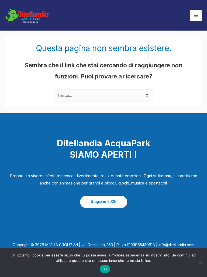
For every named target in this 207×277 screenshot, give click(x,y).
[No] (200, 262)
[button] (103, 202)
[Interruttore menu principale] (196, 15)
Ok (104, 269)
